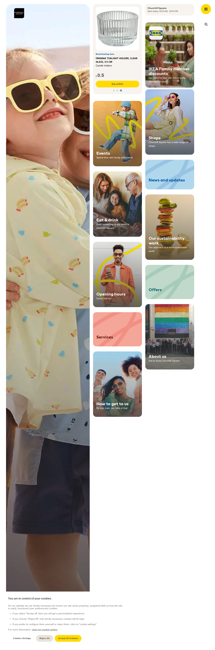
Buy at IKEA (117, 84)
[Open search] (206, 24)
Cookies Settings (22, 638)
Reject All (44, 638)
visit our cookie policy (44, 629)
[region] (66, 619)
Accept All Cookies (68, 638)
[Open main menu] (206, 9)
